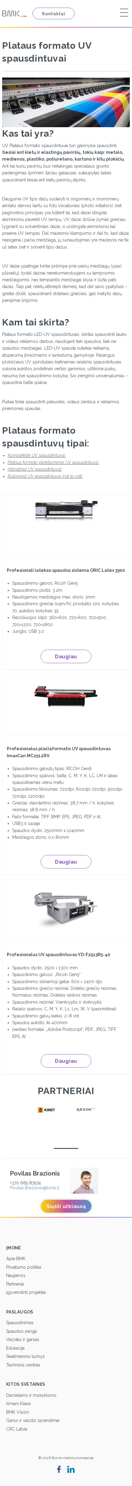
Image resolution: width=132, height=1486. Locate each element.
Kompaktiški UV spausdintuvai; (37, 455)
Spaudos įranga (21, 1331)
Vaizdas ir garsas (22, 1339)
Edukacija (15, 1348)
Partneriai (15, 1284)
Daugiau (66, 656)
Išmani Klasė (18, 1403)
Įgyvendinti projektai (26, 1292)
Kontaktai (53, 13)
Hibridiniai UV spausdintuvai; (35, 469)
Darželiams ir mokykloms (31, 1395)
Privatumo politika (23, 1267)
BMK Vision (17, 1412)
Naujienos (15, 1275)
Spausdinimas (19, 1322)
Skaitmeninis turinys (25, 1356)
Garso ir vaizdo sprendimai (33, 1420)
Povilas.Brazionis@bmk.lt (34, 1187)
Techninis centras (23, 1364)
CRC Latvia (16, 1429)
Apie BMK (15, 1258)
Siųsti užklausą (66, 1206)
